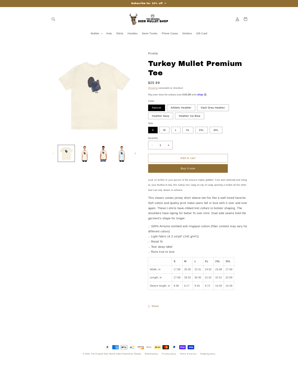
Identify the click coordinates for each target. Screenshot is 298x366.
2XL (201, 130)
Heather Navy (161, 116)
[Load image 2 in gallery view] (84, 153)
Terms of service (188, 354)
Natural (156, 107)
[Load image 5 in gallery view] (121, 153)
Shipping (153, 88)
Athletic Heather (181, 107)
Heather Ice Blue (189, 116)
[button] (53, 19)
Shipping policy (207, 354)
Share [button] (155, 306)
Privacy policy (169, 354)
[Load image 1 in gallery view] (66, 153)
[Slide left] (53, 153)
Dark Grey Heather (213, 107)
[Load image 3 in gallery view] (103, 153)
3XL (215, 130)
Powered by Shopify (131, 354)
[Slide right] (135, 153)
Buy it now (188, 168)
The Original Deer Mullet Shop (106, 354)
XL (188, 130)
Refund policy (151, 354)
